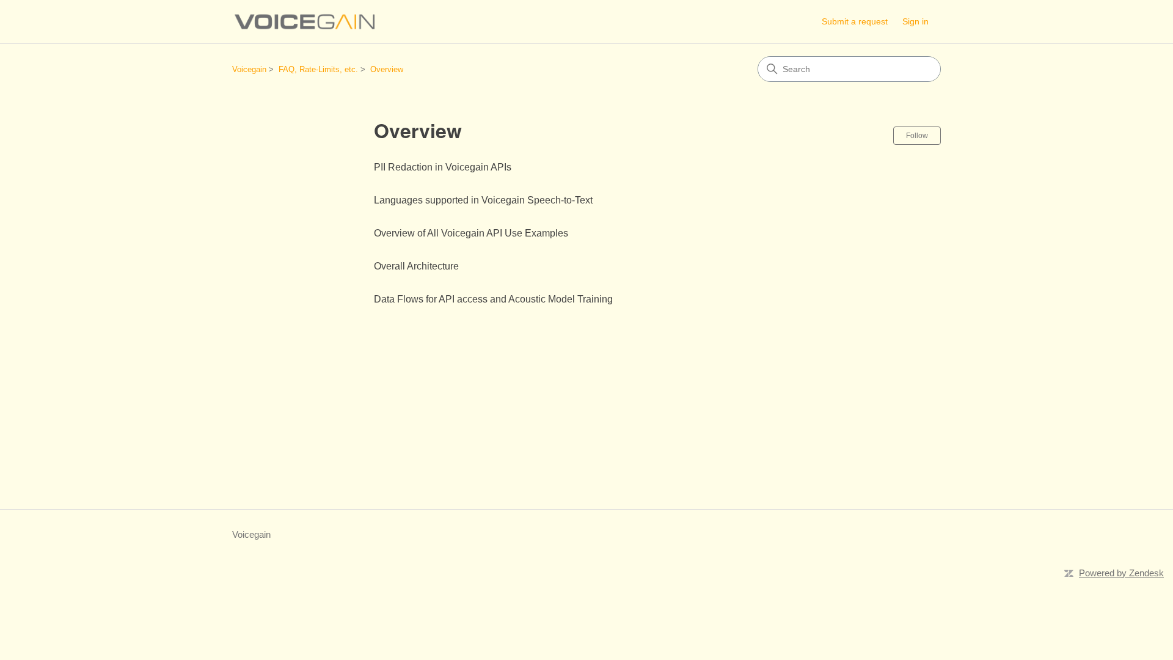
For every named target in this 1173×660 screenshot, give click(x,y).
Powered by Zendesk (1121, 573)
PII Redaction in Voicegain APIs (442, 167)
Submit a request (855, 21)
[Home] (305, 21)
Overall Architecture (416, 266)
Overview (386, 69)
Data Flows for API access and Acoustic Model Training (493, 299)
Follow (917, 135)
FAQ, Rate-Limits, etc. (318, 69)
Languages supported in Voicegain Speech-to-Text (483, 200)
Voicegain (249, 69)
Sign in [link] (915, 21)
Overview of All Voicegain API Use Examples (471, 233)
